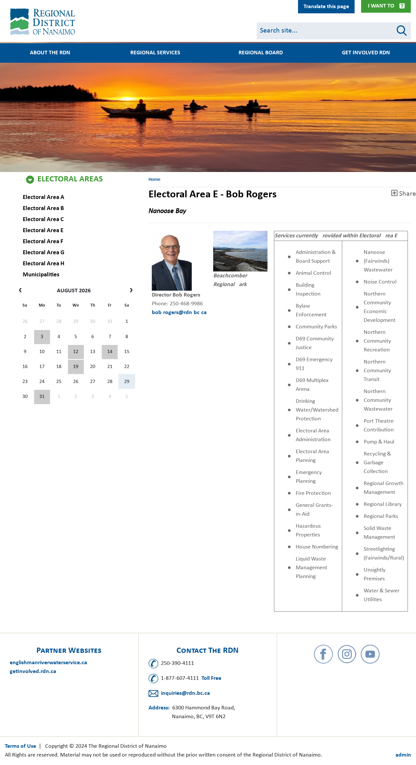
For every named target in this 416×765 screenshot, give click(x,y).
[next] (130, 291)
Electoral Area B (43, 208)
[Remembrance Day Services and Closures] (110, 352)
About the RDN (50, 53)
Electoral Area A (43, 197)
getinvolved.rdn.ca (33, 671)
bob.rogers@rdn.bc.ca (179, 313)
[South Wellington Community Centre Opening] (76, 367)
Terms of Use (20, 746)
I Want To (381, 6)
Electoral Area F (43, 242)
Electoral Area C (43, 220)
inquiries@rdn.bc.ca (185, 693)
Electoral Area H (43, 264)
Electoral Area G (43, 253)
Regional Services (155, 53)
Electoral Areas (70, 179)
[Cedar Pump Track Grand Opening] (42, 397)
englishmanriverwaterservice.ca (48, 663)
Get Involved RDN (366, 53)
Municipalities (41, 275)
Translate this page (326, 7)
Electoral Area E (43, 231)
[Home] (44, 22)
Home (155, 179)
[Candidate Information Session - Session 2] (76, 352)
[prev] (22, 291)
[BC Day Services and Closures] (42, 337)
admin (403, 755)
